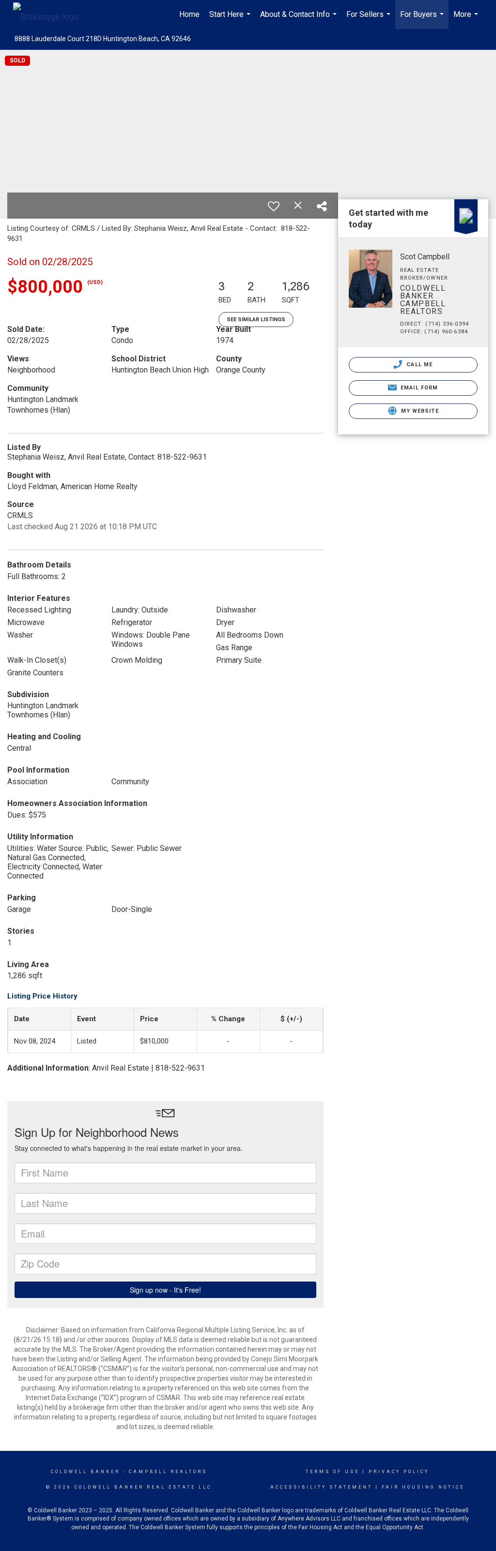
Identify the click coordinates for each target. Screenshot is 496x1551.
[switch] (274, 206)
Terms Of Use (332, 1471)
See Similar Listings (256, 319)
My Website (419, 411)
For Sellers (369, 19)
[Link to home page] (50, 14)
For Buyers (423, 19)
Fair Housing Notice (423, 1487)
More (466, 19)
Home (189, 14)
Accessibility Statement (321, 1487)
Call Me (418, 364)
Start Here (231, 19)
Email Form (418, 388)
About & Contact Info (299, 19)
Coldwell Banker (85, 1471)
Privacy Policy (399, 1471)
